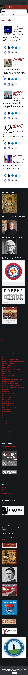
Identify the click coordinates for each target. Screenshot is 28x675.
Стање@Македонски (8, 423)
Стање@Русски (6, 426)
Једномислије (6, 337)
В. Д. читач (5, 343)
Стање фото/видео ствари (9, 419)
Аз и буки (5, 341)
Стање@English (6, 428)
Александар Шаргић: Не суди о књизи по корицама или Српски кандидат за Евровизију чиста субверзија (18, 92)
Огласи (4, 377)
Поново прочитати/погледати (11, 385)
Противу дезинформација (9, 393)
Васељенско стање (7, 345)
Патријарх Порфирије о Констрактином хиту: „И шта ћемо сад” (18, 60)
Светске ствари (6, 411)
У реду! (14, 672)
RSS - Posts (5, 487)
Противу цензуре (7, 399)
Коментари (5, 367)
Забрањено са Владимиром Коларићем (13, 361)
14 (22, 98)
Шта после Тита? (7, 440)
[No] (26, 670)
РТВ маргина (5, 401)
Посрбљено (5, 389)
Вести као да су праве (8, 349)
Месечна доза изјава (8, 371)
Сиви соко (5, 413)
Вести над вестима (7, 351)
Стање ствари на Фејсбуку (10, 493)
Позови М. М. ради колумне (10, 383)
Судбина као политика (8, 434)
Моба (3, 373)
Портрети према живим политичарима (13, 387)
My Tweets (5, 503)
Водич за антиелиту (8, 353)
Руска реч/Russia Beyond (9, 407)
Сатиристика (6, 409)
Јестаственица (6, 339)
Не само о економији (8, 375)
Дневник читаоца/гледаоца (10, 359)
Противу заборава (7, 395)
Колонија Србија (6, 365)
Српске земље (6, 415)
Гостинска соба (19, 14)
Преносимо (5, 391)
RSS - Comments (6, 489)
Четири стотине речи (8, 438)
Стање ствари (18, 28)
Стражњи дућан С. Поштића (10, 432)
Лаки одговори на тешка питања (11, 369)
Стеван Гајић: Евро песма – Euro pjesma (18, 26)
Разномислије (6, 405)
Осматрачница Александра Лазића (8, 14)
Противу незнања (7, 397)
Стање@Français (6, 430)
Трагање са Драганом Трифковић (11, 436)
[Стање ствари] (14, 7)
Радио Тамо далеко (7, 403)
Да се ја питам (6, 357)
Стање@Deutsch (6, 421)
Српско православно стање (9, 417)
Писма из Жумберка (8, 381)
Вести (4, 347)
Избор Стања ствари (8, 363)
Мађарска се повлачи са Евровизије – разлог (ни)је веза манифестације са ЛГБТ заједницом (18, 126)
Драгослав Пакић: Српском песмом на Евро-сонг (18, 155)
